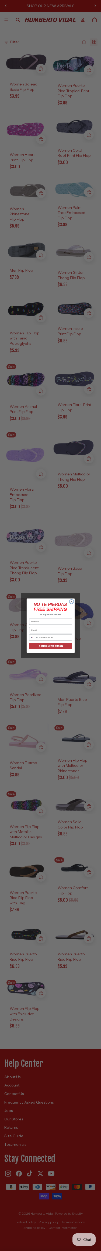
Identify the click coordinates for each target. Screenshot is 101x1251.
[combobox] (33, 637)
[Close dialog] (71, 601)
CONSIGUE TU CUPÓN (51, 645)
